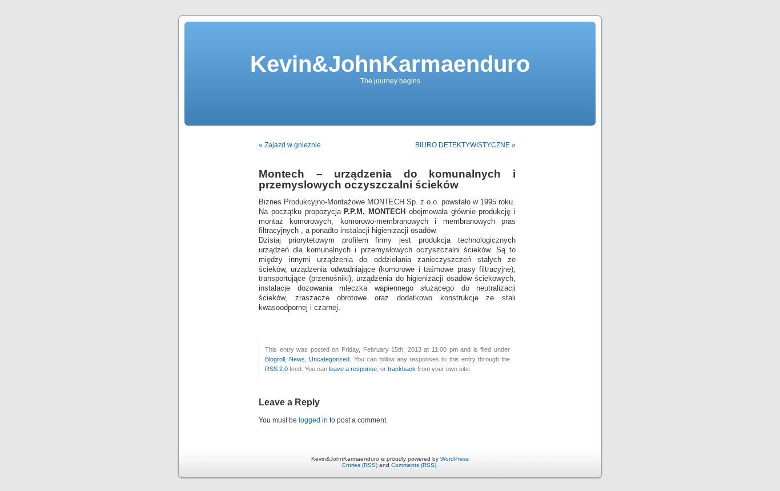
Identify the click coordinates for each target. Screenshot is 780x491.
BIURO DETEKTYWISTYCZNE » (465, 145)
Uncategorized (329, 359)
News (297, 359)
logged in (313, 420)
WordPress (454, 459)
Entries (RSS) (359, 465)
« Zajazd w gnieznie (290, 145)
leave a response (353, 368)
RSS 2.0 (276, 368)
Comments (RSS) (413, 465)
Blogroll (275, 359)
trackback (402, 368)
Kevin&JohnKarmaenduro (390, 64)
